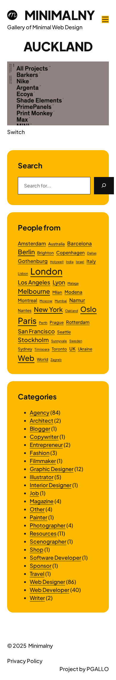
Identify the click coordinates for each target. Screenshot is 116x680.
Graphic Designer (51, 468)
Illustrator (42, 476)
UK (72, 348)
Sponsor (40, 565)
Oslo (88, 308)
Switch (16, 131)
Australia (56, 243)
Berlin (26, 252)
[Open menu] (105, 19)
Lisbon (23, 273)
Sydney (25, 348)
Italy (91, 261)
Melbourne (34, 291)
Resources (43, 533)
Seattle (64, 331)
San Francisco (36, 331)
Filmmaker (43, 460)
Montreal (27, 300)
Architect (41, 420)
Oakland (71, 311)
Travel (37, 573)
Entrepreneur (46, 444)
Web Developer (49, 589)
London (46, 271)
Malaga (73, 283)
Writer (37, 597)
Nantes (25, 310)
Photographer (47, 525)
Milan (57, 292)
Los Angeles (34, 282)
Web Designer (47, 581)
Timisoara (42, 349)
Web (26, 357)
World (42, 359)
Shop (36, 549)
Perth (43, 322)
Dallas (91, 253)
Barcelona (79, 243)
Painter (38, 517)
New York (48, 309)
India (69, 262)
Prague (57, 322)
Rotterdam (78, 322)
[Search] (104, 185)
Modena (73, 292)
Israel (80, 262)
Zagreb (56, 359)
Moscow (46, 301)
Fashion (39, 452)
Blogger (40, 428)
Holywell (57, 262)
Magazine (42, 501)
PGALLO (98, 668)
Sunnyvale (59, 341)
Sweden (75, 341)
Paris (27, 321)
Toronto (59, 348)
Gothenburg (33, 261)
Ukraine (85, 348)
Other (37, 509)
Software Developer (55, 557)
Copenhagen (70, 252)
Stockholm (33, 339)
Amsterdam (32, 243)
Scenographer (48, 541)
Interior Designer (50, 484)
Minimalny (59, 15)
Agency (39, 412)
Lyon (59, 282)
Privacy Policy (25, 660)
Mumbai (61, 301)
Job (34, 493)
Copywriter (44, 436)
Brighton (45, 252)
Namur (77, 300)
